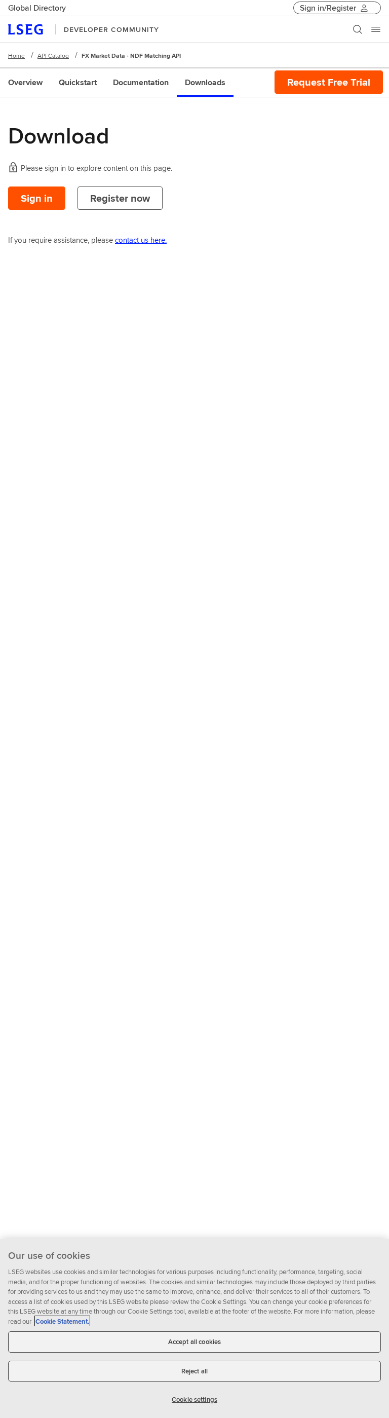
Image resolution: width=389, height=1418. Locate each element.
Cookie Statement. (62, 1321)
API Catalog (53, 55)
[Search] (357, 29)
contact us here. (141, 240)
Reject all (194, 1371)
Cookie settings (194, 1399)
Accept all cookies (194, 1342)
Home (16, 55)
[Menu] (376, 29)
